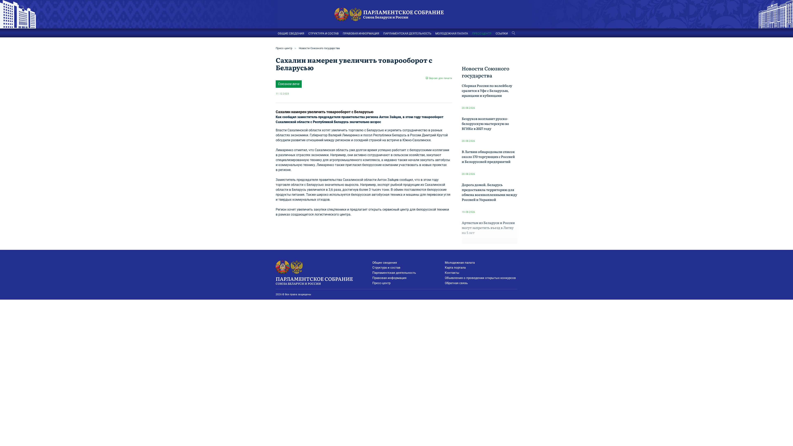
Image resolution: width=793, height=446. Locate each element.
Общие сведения (384, 263)
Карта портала (455, 267)
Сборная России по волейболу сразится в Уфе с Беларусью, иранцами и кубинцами (487, 90)
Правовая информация (389, 278)
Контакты (452, 273)
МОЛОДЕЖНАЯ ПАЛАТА (451, 33)
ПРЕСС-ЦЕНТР (481, 33)
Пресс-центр (284, 48)
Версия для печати (440, 78)
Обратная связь (456, 283)
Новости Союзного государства (319, 48)
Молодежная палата (460, 263)
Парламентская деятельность (394, 273)
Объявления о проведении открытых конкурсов (480, 278)
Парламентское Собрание (314, 280)
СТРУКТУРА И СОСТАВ (323, 33)
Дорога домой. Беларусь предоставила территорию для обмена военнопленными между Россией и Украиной (489, 192)
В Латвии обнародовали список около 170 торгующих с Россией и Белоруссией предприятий (488, 156)
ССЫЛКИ (502, 33)
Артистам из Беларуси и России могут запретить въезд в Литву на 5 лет (488, 227)
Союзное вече (288, 84)
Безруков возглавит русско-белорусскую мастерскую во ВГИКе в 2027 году (485, 123)
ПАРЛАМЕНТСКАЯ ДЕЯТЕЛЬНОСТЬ (407, 33)
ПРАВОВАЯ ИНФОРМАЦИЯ (361, 33)
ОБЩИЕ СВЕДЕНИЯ (291, 33)
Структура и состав (386, 267)
